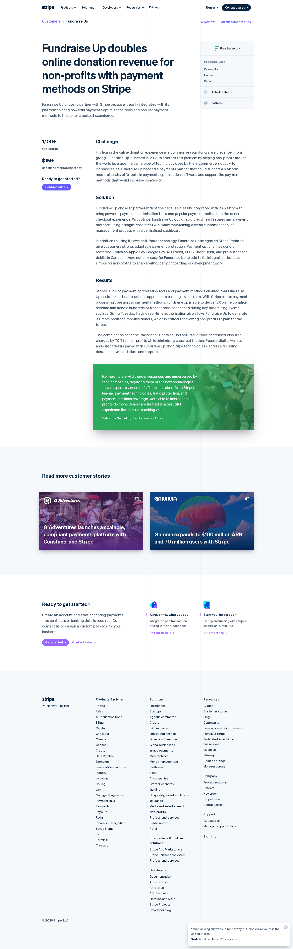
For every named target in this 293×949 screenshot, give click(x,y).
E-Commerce (159, 728)
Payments (103, 806)
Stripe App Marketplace (166, 849)
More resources (214, 766)
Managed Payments (109, 795)
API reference (214, 633)
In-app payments (161, 750)
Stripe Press (212, 799)
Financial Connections (111, 767)
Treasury (102, 845)
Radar (100, 817)
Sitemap (209, 755)
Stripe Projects (160, 904)
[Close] (285, 928)
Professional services (165, 817)
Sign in (210, 7)
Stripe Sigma (104, 829)
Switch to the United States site (214, 939)
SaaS (153, 773)
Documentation (160, 876)
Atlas (99, 711)
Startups (156, 711)
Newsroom (211, 793)
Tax (98, 834)
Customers (51, 21)
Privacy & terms (214, 734)
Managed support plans (220, 826)
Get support (212, 821)
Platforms (156, 767)
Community (211, 722)
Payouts (101, 812)
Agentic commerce (163, 717)
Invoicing (102, 778)
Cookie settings (215, 761)
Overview (208, 22)
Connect (102, 745)
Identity (101, 773)
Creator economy (162, 784)
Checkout (102, 734)
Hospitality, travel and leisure (169, 795)
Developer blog (160, 910)
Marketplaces (159, 756)
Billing (100, 722)
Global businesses (162, 745)
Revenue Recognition (110, 823)
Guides (208, 706)
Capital (100, 728)
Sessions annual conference (223, 728)
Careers (209, 788)
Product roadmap (216, 782)
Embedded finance (163, 734)
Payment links (105, 801)
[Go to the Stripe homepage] (46, 699)
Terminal (102, 840)
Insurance (156, 801)
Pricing (154, 7)
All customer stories (236, 22)
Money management (164, 762)
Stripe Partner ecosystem (168, 855)
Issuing (100, 784)
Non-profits (158, 812)
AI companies (159, 778)
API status (157, 888)
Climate (101, 739)
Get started (54, 642)
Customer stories (216, 711)
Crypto (100, 750)
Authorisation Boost (110, 717)
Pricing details (160, 633)
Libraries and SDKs (162, 899)
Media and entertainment (167, 806)
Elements (102, 762)
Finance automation (163, 739)
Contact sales (235, 7)
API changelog (159, 893)
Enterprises (158, 706)
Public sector (159, 823)
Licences (210, 750)
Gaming (155, 789)
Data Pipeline (105, 756)
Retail (153, 829)
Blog (207, 717)
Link (98, 789)
